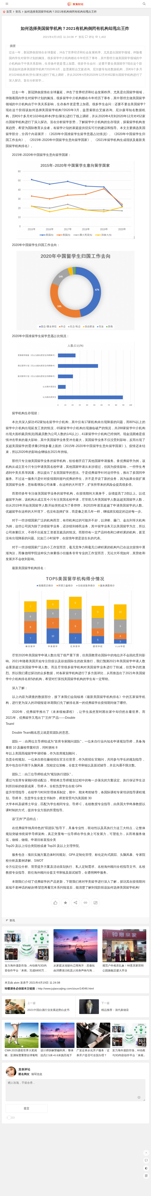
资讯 (18, 11)
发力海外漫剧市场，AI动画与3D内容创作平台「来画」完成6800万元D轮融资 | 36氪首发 (26, 970)
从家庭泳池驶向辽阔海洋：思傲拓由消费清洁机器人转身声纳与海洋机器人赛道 (74, 970)
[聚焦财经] (75, 5)
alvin (16, 982)
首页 (9, 11)
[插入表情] (139, 1098)
